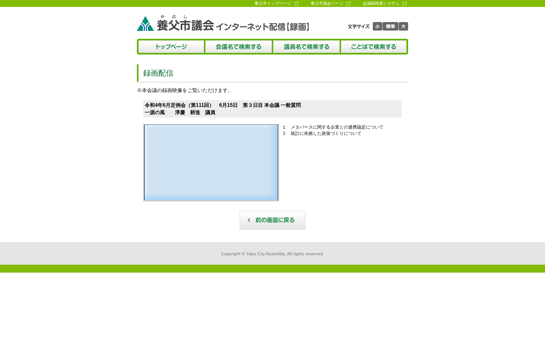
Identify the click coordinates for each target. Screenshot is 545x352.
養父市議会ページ (327, 3)
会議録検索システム (381, 3)
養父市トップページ (273, 3)
